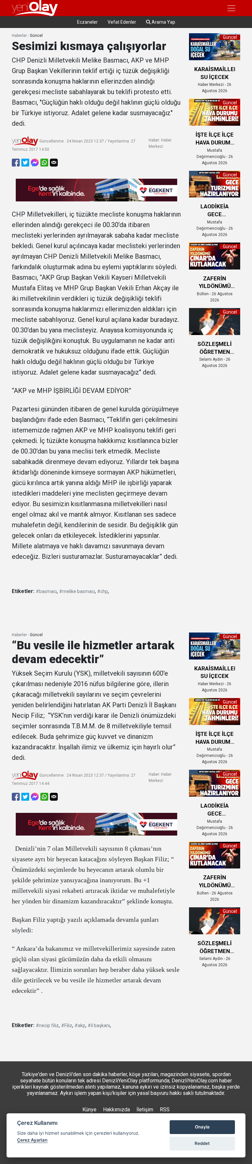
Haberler (19, 35)
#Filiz (66, 1025)
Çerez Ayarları (32, 1140)
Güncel (36, 35)
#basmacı (46, 591)
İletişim (144, 1109)
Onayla (202, 1126)
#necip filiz (47, 1025)
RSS (165, 1109)
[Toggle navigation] (231, 8)
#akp (79, 1025)
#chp (102, 591)
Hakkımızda (116, 1109)
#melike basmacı (77, 591)
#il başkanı (99, 1025)
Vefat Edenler (122, 22)
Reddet (202, 1143)
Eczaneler (87, 22)
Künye (89, 1109)
